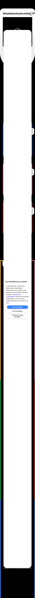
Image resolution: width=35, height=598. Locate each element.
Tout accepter (17, 307)
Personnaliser (17, 311)
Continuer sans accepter (17, 316)
